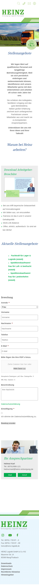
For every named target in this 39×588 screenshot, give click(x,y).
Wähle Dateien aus (19, 368)
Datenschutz (7, 566)
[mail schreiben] (29, 4)
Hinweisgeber (7, 575)
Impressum (6, 569)
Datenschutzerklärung (10, 404)
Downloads (6, 563)
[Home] (34, 4)
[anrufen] (24, 4)
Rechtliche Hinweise (10, 572)
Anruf (24, 475)
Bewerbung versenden (8, 423)
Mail (10, 475)
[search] (18, 4)
